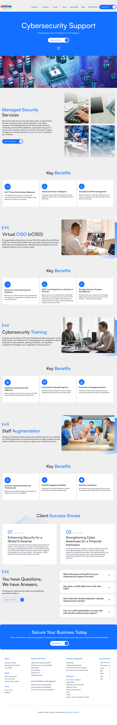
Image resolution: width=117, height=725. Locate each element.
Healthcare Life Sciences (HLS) (75, 684)
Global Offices (93, 7)
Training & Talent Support (12, 681)
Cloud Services (35, 672)
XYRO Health (70, 663)
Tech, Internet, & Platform (73, 680)
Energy (68, 694)
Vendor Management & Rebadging (41, 687)
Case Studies (74, 7)
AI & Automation (35, 670)
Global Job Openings (11, 676)
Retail (67, 692)
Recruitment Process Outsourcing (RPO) (42, 689)
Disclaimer (8, 692)
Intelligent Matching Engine (74, 665)
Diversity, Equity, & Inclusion (12, 665)
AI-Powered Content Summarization (76, 667)
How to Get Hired (10, 679)
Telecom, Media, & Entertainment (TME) (77, 697)
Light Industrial (70, 682)
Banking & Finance (71, 687)
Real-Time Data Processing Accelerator (77, 670)
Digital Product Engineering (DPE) (40, 663)
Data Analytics (35, 667)
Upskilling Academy (36, 675)
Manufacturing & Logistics (73, 689)
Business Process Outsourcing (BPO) (41, 665)
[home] (6, 7)
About (65, 7)
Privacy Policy (9, 690)
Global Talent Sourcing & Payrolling (41, 684)
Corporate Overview (10, 663)
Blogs (83, 7)
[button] (35, 7)
